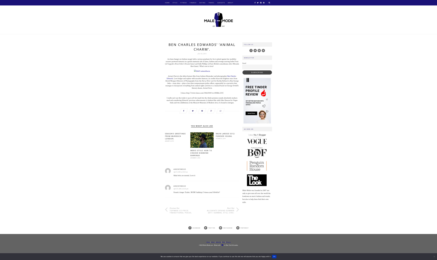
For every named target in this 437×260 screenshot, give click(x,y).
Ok (274, 256)
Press (223, 242)
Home (167, 3)
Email (244, 63)
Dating (202, 3)
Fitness (183, 3)
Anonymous (180, 169)
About (230, 3)
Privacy (228, 242)
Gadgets (221, 3)
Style (175, 3)
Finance (193, 3)
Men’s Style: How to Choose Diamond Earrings (201, 153)
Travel (211, 3)
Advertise (218, 242)
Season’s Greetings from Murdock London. (175, 136)
